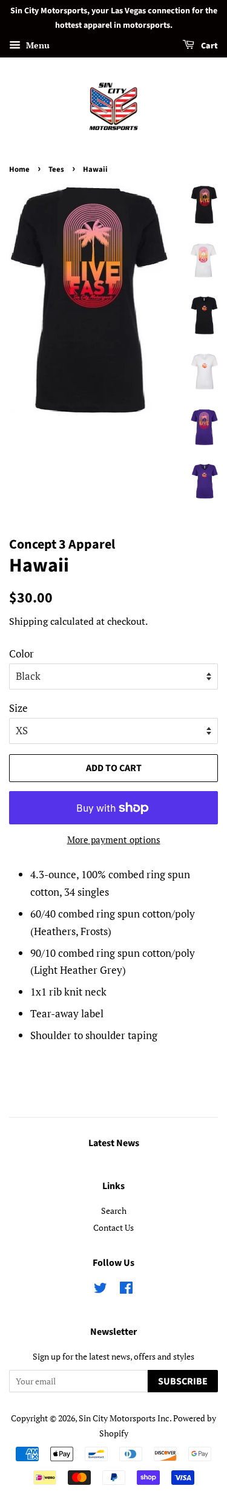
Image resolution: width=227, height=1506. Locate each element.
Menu (37, 45)
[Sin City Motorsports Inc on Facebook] (126, 1290)
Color (21, 653)
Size (18, 708)
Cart (208, 46)
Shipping (28, 621)
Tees (56, 169)
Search (114, 1210)
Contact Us (113, 1227)
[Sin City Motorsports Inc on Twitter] (100, 1290)
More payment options (113, 839)
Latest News (113, 1143)
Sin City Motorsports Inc (124, 1418)
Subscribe (183, 1381)
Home (19, 169)
